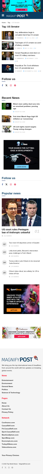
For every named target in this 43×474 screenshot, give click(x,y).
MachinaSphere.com (10, 435)
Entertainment (7, 380)
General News (7, 386)
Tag (9, 22)
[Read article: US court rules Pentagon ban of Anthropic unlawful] (21, 212)
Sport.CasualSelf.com (10, 432)
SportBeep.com (8, 438)
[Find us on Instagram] (11, 85)
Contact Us (6, 409)
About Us (5, 406)
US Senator (15, 22)
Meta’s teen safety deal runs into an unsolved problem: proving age (26, 106)
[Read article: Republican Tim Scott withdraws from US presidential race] (8, 68)
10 (17, 61)
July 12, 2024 (30, 38)
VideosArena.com (9, 447)
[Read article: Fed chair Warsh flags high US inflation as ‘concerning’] (6, 118)
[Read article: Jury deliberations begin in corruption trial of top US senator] (8, 35)
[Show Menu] (3, 15)
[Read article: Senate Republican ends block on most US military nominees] (8, 56)
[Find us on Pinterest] (15, 85)
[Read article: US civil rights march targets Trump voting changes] (6, 129)
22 (40, 71)
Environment (7, 383)
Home (4, 22)
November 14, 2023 (30, 71)
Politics (5, 389)
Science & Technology (11, 393)
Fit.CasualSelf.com (9, 429)
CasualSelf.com (8, 426)
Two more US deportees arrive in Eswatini (24, 243)
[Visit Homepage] (17, 15)
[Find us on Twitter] (6, 85)
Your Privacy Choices (10, 455)
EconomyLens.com (9, 441)
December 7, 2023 (32, 58)
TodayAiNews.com (9, 444)
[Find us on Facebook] (2, 85)
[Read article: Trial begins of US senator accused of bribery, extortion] (8, 45)
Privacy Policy (7, 412)
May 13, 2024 (28, 48)
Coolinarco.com (8, 422)
